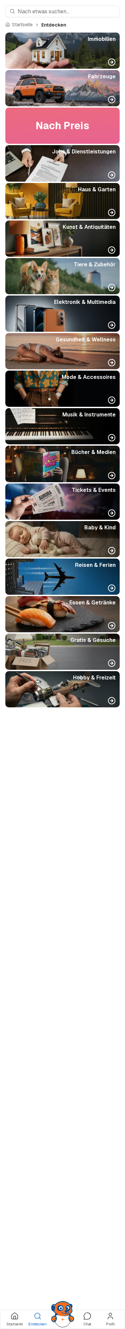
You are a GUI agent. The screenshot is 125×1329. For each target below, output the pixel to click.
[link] (53, 25)
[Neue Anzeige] (63, 1319)
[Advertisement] (62, 989)
